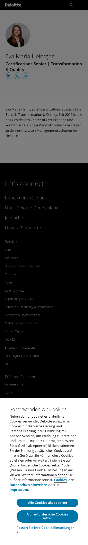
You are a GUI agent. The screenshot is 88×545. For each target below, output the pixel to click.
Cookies (60, 480)
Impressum (19, 489)
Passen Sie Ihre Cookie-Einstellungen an (46, 530)
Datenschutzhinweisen (28, 485)
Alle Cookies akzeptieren (47, 502)
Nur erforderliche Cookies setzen (47, 516)
